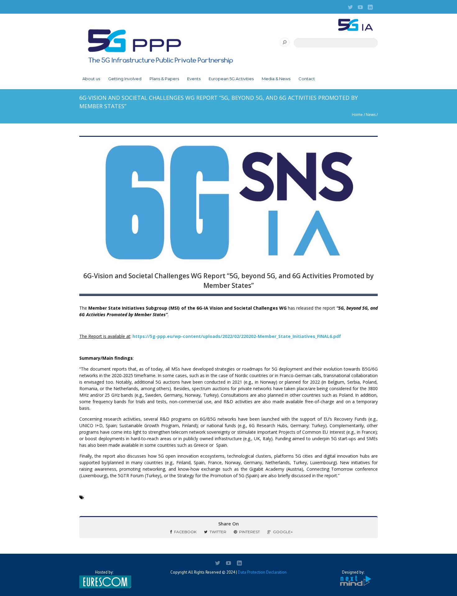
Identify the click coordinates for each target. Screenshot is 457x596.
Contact (306, 78)
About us (91, 78)
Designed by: (353, 572)
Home (357, 114)
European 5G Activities (231, 78)
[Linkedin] (370, 7)
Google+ (283, 531)
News (371, 114)
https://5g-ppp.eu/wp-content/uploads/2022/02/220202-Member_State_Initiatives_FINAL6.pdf (236, 336)
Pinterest (249, 531)
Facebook (185, 531)
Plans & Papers (164, 78)
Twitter (218, 531)
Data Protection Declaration (262, 572)
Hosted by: (104, 572)
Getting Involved (124, 78)
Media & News (276, 78)
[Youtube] (360, 7)
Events (194, 78)
